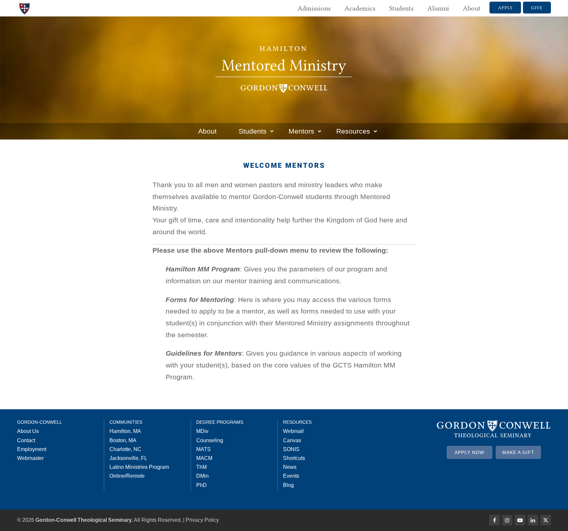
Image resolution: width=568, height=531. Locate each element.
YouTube (520, 520)
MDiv (202, 431)
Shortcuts (294, 458)
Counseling (209, 440)
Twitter (545, 520)
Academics (359, 8)
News (289, 467)
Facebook (494, 520)
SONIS (291, 449)
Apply (505, 7)
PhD (201, 485)
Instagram (507, 520)
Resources (353, 131)
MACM (204, 458)
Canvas (292, 440)
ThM (201, 467)
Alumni (438, 8)
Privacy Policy (202, 520)
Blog (288, 485)
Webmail (293, 431)
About (472, 8)
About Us (28, 431)
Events (291, 476)
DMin (202, 476)
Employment (31, 449)
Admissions (314, 8)
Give (537, 7)
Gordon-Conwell (39, 422)
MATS (203, 449)
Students (401, 8)
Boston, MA (122, 440)
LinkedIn (533, 520)
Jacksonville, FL (128, 458)
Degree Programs (219, 422)
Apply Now (469, 452)
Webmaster (30, 458)
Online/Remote (127, 476)
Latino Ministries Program (139, 467)
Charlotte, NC (125, 449)
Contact (26, 440)
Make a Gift (518, 452)
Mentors (301, 131)
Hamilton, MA (125, 431)
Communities (125, 422)
